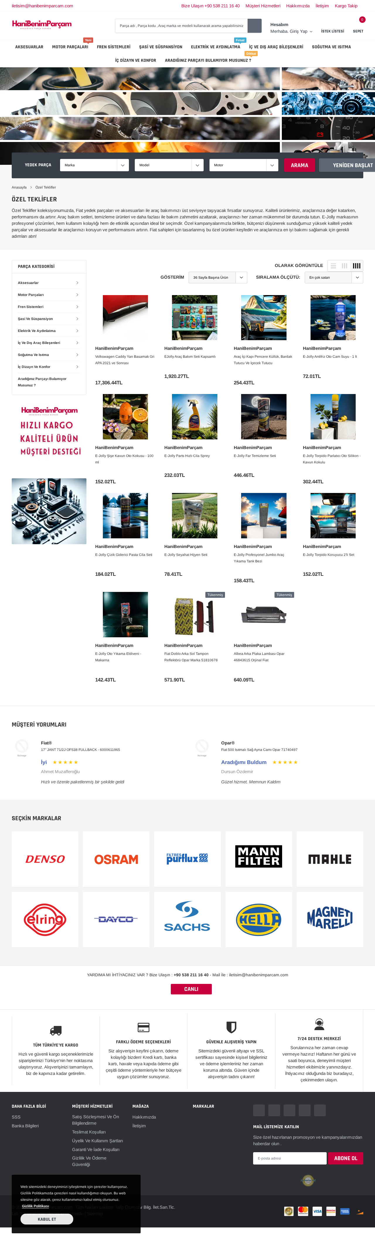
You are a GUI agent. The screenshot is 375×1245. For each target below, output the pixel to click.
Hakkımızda (298, 6)
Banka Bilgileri (25, 1125)
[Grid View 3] (344, 265)
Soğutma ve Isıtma (331, 47)
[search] (255, 26)
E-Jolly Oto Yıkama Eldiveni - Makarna (118, 657)
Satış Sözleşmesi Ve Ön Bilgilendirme (95, 1120)
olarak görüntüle (299, 265)
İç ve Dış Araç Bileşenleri (276, 47)
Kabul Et (47, 1219)
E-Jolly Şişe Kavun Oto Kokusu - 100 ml (124, 459)
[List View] (333, 265)
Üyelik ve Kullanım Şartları (97, 1140)
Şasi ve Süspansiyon (160, 47)
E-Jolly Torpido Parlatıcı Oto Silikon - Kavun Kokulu (332, 459)
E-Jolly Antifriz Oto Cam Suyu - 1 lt (330, 357)
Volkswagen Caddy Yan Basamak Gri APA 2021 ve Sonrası (124, 360)
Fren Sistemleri (113, 47)
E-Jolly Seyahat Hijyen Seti (185, 555)
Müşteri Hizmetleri (263, 6)
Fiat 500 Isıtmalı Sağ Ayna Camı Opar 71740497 (259, 750)
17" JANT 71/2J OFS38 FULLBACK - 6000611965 (80, 750)
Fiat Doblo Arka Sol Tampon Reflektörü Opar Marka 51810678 (191, 657)
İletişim (322, 6)
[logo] (42, 25)
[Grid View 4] (356, 265)
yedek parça (38, 165)
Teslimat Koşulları (89, 1131)
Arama (299, 165)
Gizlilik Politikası (35, 1206)
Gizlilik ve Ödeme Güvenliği (89, 1161)
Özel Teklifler (45, 187)
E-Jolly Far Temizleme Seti (255, 456)
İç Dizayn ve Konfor (135, 60)
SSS (16, 1116)
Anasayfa (19, 187)
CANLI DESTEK (191, 989)
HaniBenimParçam (114, 348)
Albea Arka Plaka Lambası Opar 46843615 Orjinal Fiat (259, 657)
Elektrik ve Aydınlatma (215, 47)
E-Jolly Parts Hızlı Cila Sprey (187, 456)
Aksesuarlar (29, 47)
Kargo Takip (346, 6)
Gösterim (172, 277)
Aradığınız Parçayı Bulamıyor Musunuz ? (208, 60)
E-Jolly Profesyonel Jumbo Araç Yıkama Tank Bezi (259, 558)
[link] (125, 317)
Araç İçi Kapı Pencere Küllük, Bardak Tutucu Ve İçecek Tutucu (263, 360)
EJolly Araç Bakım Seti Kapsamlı (190, 357)
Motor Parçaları (70, 47)
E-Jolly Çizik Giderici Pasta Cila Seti (123, 555)
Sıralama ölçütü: (278, 277)
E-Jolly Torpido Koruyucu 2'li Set (328, 555)
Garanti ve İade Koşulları (96, 1149)
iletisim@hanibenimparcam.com (42, 6)
